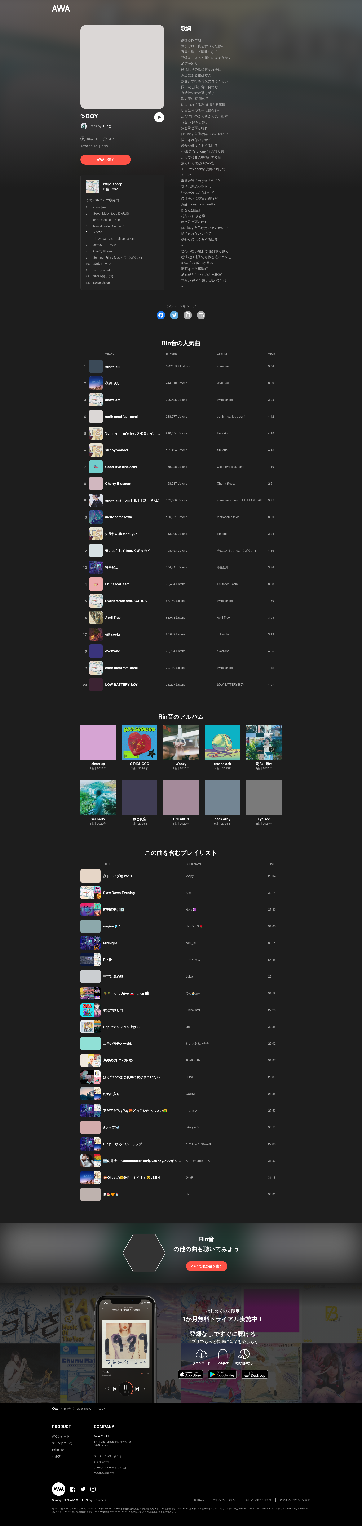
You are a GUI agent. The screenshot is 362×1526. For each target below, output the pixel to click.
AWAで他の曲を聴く (206, 1266)
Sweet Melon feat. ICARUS (111, 213)
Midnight (110, 942)
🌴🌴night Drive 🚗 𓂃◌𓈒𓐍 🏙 (126, 993)
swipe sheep (112, 184)
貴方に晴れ (264, 763)
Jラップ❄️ (111, 1127)
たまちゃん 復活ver (198, 1144)
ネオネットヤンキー (106, 245)
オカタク (191, 1110)
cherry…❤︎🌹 (194, 926)
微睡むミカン (102, 264)
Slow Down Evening (119, 892)
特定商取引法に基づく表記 (295, 1500)
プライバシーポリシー (225, 1500)
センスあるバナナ (197, 1043)
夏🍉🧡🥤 (111, 1194)
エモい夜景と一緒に (118, 1043)
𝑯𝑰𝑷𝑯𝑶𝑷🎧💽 (113, 909)
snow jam (99, 207)
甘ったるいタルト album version (114, 238)
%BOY (101, 1408)
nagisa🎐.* (111, 926)
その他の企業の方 (104, 1473)
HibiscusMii (193, 1010)
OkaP (189, 1177)
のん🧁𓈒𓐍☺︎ (193, 993)
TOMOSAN (193, 1060)
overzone (112, 651)
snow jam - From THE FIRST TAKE (240, 500)
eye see (264, 819)
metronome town (118, 517)
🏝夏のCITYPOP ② (118, 1060)
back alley (222, 819)
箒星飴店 (112, 567)
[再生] (159, 117)
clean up (98, 763)
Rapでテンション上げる (121, 1026)
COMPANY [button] (104, 1426)
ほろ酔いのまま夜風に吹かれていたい (131, 1077)
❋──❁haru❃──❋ (198, 1160)
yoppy (190, 876)
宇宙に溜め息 (113, 976)
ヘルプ (56, 1456)
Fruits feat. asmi (117, 584)
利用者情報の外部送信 (258, 1500)
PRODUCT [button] (61, 1426)
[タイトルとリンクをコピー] (188, 315)
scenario (98, 819)
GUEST (191, 1093)
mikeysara (192, 1127)
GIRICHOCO (139, 763)
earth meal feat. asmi (107, 220)
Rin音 (107, 126)
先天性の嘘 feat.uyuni (121, 533)
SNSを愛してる (103, 276)
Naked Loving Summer (108, 226)
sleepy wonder (102, 270)
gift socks (113, 634)
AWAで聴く (106, 159)
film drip (222, 433)
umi (188, 1026)
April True (113, 617)
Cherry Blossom (103, 251)
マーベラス (193, 959)
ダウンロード (61, 1436)
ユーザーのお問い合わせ (108, 1456)
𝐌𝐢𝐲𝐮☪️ (191, 909)
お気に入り (111, 1093)
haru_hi (191, 943)
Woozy (181, 763)
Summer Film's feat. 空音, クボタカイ (118, 257)
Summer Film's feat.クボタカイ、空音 (134, 433)
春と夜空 (139, 819)
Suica (189, 976)
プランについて (62, 1443)
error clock (222, 763)
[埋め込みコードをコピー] (201, 315)
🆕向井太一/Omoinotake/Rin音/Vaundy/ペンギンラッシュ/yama (151, 1160)
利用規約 (199, 1500)
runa (189, 892)
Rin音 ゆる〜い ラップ (122, 1144)
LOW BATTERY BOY (121, 684)
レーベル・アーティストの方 (110, 1467)
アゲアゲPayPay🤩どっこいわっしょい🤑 (135, 1110)
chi (187, 1194)
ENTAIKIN (181, 819)
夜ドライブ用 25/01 (117, 875)
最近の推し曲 (113, 1009)
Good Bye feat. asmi (121, 466)
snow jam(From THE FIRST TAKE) (132, 500)
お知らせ (58, 1449)
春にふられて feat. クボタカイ (127, 550)
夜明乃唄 (112, 383)
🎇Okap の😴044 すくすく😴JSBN (131, 1177)
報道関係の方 (101, 1461)
